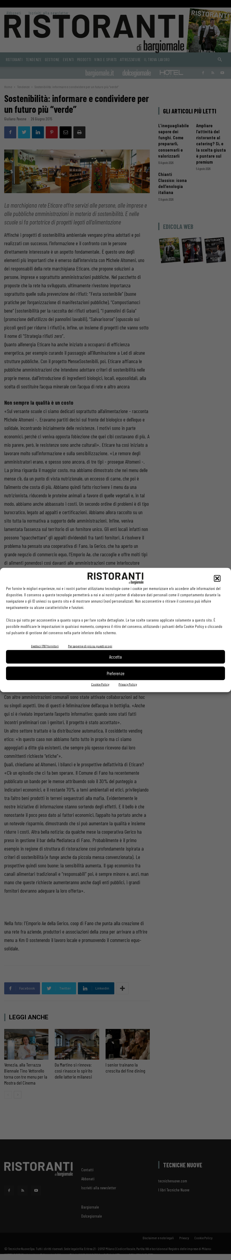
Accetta (115, 656)
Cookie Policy (100, 684)
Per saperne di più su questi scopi (90, 646)
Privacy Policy (128, 684)
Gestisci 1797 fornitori (45, 646)
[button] (217, 578)
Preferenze (116, 673)
